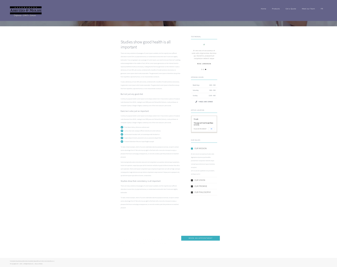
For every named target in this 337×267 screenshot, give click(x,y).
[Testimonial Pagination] (201, 69)
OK (211, 129)
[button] (204, 148)
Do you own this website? (200, 128)
